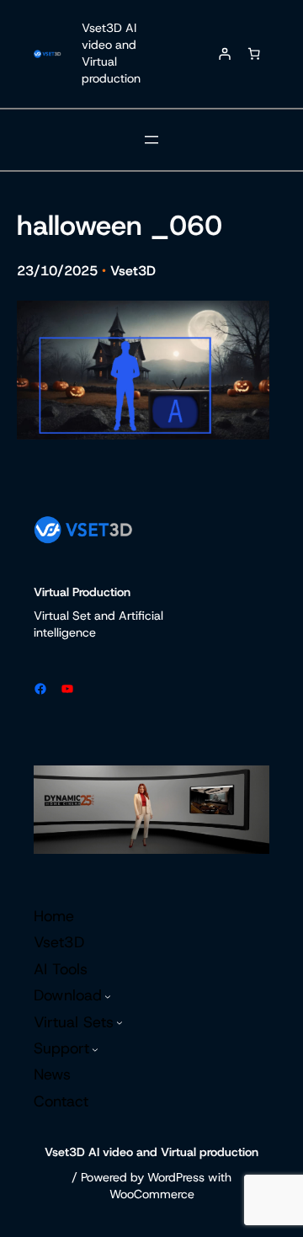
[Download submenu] (107, 996)
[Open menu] (151, 140)
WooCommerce (151, 1194)
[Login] (225, 54)
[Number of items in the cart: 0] (254, 54)
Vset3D (133, 271)
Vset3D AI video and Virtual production (111, 53)
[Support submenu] (95, 1049)
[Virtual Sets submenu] (119, 1022)
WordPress (176, 1177)
